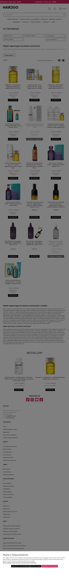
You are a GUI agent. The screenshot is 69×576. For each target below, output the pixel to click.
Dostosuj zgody (36, 566)
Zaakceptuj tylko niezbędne (20, 566)
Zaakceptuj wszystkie (49, 566)
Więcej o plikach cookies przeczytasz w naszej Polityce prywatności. (19, 562)
